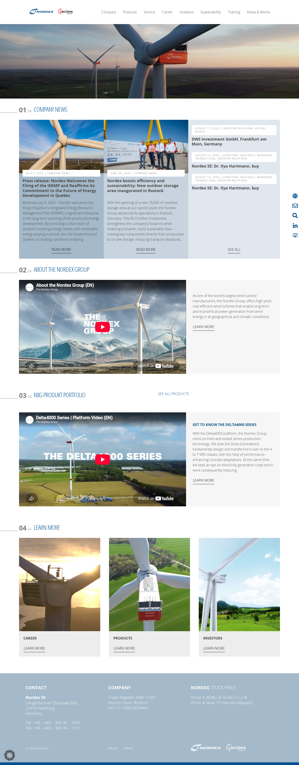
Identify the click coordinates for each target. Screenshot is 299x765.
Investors (186, 12)
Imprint (129, 748)
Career (167, 12)
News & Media (258, 12)
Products (130, 12)
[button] (9, 755)
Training (234, 12)
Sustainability (211, 12)
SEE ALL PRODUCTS (173, 393)
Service (149, 12)
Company (108, 12)
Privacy (113, 748)
